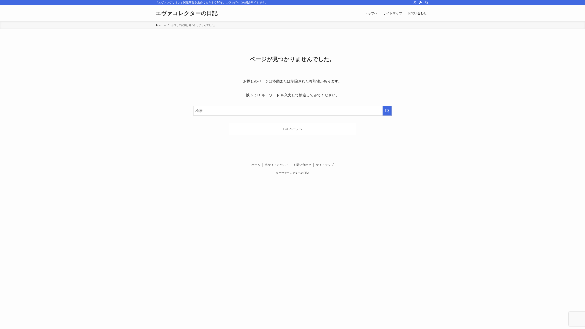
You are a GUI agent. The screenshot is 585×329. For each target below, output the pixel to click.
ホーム (255, 165)
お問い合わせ (302, 165)
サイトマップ (325, 165)
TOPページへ (292, 129)
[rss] (421, 2)
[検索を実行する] (387, 111)
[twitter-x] (415, 2)
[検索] (427, 2)
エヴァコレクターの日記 (186, 13)
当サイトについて (277, 165)
